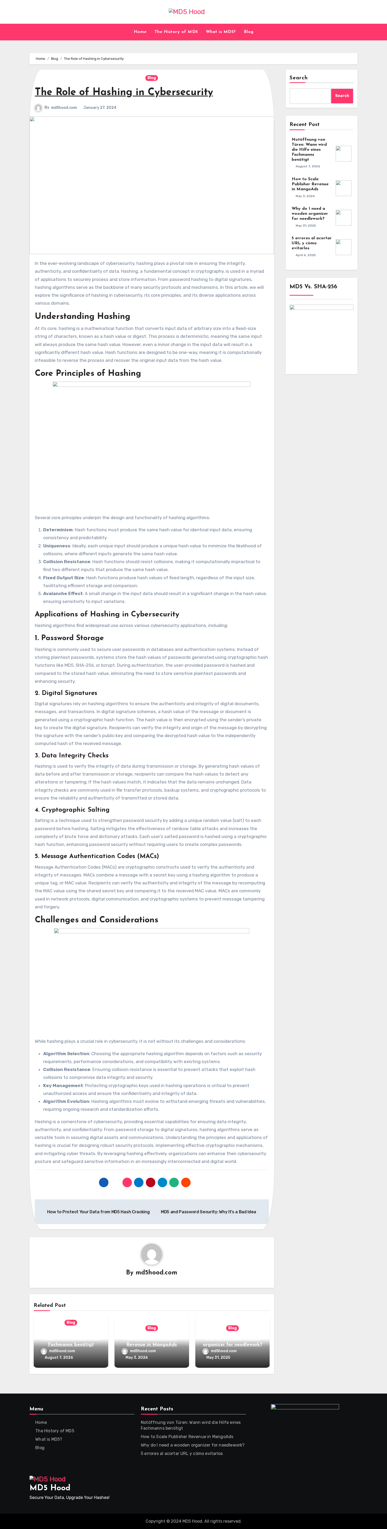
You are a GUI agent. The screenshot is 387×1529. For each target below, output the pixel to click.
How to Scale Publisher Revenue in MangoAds (310, 184)
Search (299, 78)
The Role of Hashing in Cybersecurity (124, 92)
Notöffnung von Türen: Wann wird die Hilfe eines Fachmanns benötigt (71, 1339)
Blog (249, 32)
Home (140, 32)
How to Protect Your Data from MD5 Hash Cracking (98, 1211)
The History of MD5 (176, 32)
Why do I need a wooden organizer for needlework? (310, 214)
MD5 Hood (49, 1488)
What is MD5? (221, 32)
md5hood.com (64, 107)
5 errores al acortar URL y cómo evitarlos (312, 243)
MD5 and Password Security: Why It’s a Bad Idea (209, 1211)
